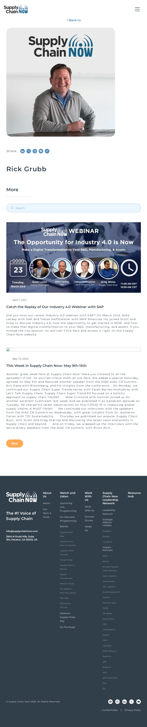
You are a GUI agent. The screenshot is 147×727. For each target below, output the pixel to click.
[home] (16, 9)
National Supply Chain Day (67, 617)
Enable (106, 536)
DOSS (105, 608)
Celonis (106, 597)
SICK (105, 672)
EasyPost (107, 531)
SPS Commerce (110, 678)
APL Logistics (109, 586)
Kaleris (106, 635)
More (14, 443)
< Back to (73, 20)
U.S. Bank (107, 542)
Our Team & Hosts (47, 513)
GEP (105, 624)
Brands (64, 526)
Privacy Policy (133, 710)
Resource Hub (134, 494)
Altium (106, 561)
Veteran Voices (67, 583)
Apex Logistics (110, 576)
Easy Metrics (109, 619)
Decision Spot (109, 603)
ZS (104, 688)
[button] (137, 9)
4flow (105, 556)
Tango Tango (66, 560)
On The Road (67, 627)
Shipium (107, 667)
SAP (104, 662)
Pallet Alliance (110, 651)
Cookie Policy (110, 710)
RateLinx (107, 656)
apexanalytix (109, 581)
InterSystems (109, 629)
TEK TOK (64, 598)
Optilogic (107, 645)
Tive (104, 683)
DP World (107, 613)
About (46, 503)
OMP (105, 640)
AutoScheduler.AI (111, 592)
